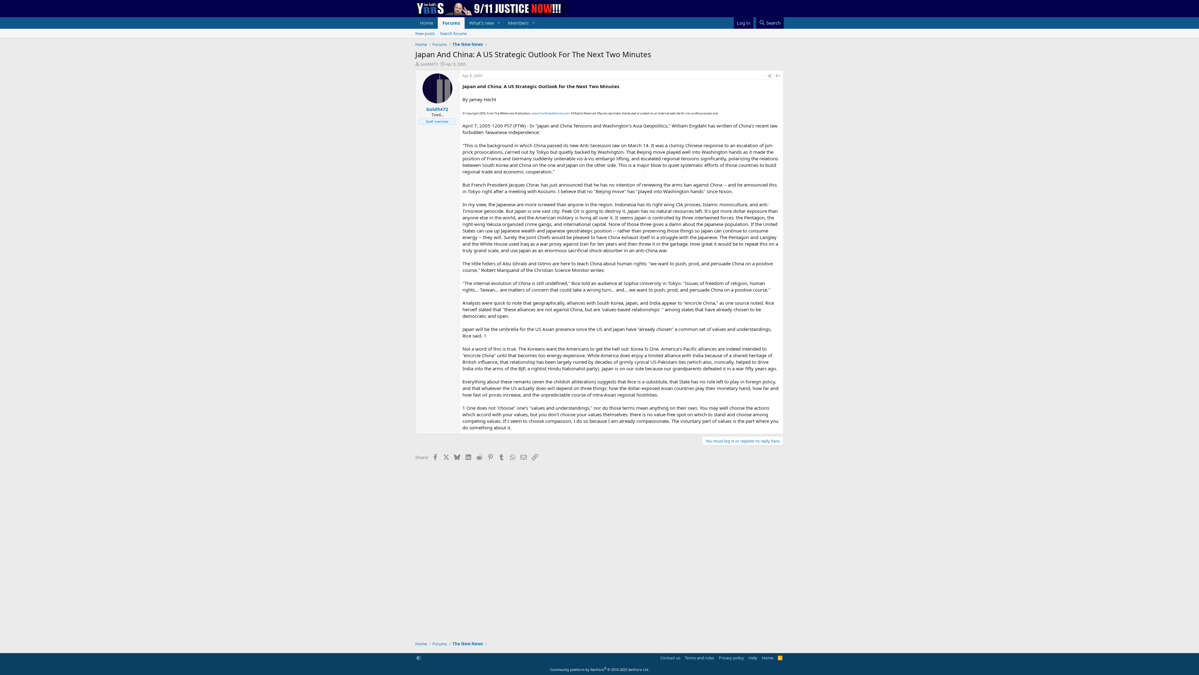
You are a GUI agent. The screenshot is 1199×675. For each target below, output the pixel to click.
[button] (499, 23)
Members (518, 23)
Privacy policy (731, 658)
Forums (451, 23)
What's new (481, 23)
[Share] (769, 76)
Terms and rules (699, 658)
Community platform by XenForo (599, 669)
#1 (778, 75)
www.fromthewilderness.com (551, 113)
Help (752, 658)
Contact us (670, 658)
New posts (425, 33)
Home (426, 23)
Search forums (453, 33)
